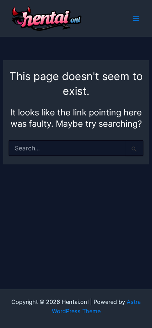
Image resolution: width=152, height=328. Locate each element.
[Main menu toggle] (136, 18)
